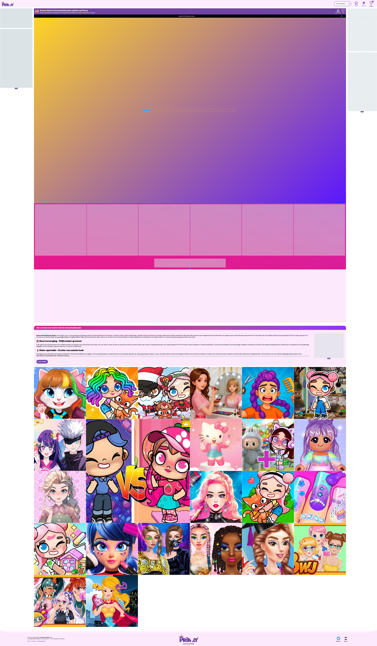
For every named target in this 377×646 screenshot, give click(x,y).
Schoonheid (65, 12)
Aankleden (56, 12)
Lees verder (42, 362)
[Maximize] (338, 11)
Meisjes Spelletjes (46, 12)
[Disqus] (190, 295)
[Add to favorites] (343, 11)
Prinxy (29, 637)
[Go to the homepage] (7, 3)
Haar (79, 12)
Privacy (33, 641)
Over (28, 641)
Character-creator (89, 12)
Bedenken (73, 12)
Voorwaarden (41, 641)
